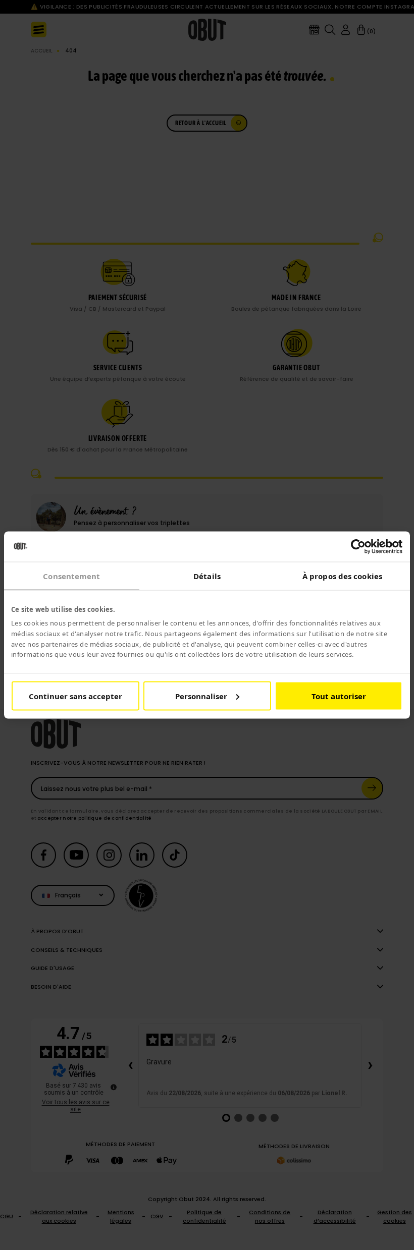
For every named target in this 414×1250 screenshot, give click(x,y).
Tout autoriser (339, 696)
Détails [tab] (207, 576)
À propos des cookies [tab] (342, 576)
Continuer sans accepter (75, 696)
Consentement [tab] (71, 576)
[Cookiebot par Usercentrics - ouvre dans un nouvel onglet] (358, 546)
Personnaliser (201, 696)
